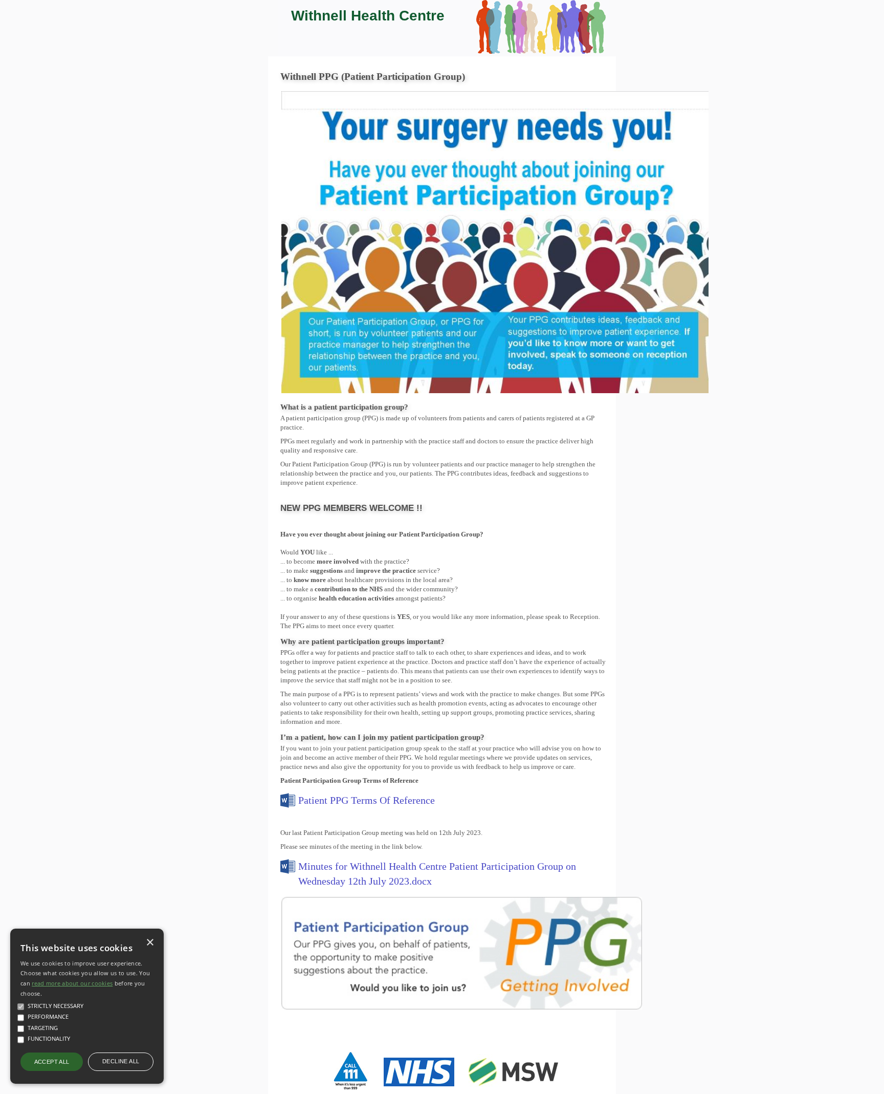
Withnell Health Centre (368, 16)
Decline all (120, 1061)
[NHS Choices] (419, 1087)
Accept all (52, 1062)
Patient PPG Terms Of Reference (366, 800)
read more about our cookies (72, 983)
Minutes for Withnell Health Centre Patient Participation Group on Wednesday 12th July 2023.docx (437, 874)
